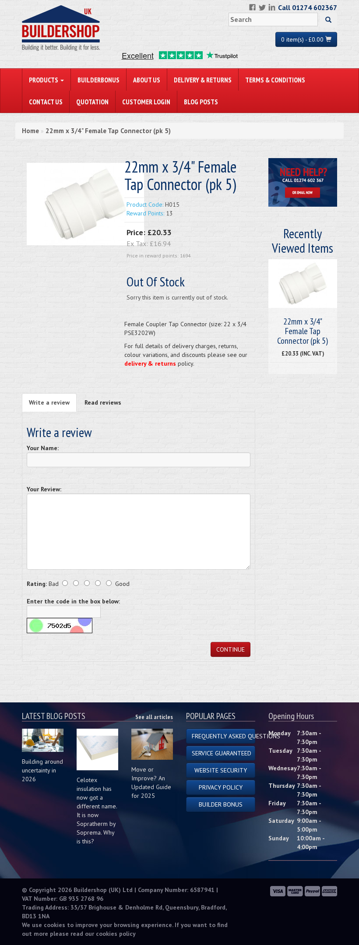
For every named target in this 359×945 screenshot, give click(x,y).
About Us (146, 79)
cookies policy (116, 934)
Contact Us (46, 101)
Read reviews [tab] (102, 402)
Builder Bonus (221, 804)
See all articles (154, 717)
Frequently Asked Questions (223, 736)
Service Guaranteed (221, 753)
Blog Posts (201, 101)
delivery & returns (150, 363)
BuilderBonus (98, 79)
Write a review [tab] (49, 402)
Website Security (220, 770)
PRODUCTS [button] (44, 79)
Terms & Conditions (275, 79)
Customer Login (146, 101)
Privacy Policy (221, 787)
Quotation (92, 101)
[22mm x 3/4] (85, 204)
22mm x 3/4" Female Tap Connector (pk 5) (108, 131)
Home (30, 131)
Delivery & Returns (203, 79)
